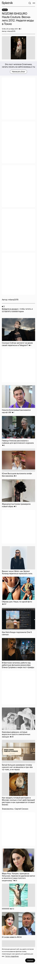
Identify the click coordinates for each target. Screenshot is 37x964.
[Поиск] (29, 3)
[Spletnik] (7, 3)
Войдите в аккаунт (10, 309)
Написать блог (18, 71)
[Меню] (34, 3)
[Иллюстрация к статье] (18, 47)
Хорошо (30, 960)
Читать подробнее (12, 956)
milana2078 (13, 299)
